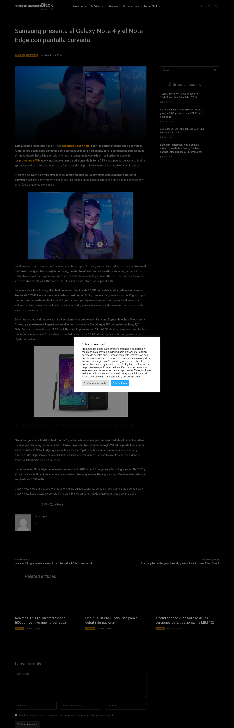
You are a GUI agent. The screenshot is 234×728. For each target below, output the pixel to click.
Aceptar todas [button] (120, 383)
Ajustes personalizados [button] (95, 383)
